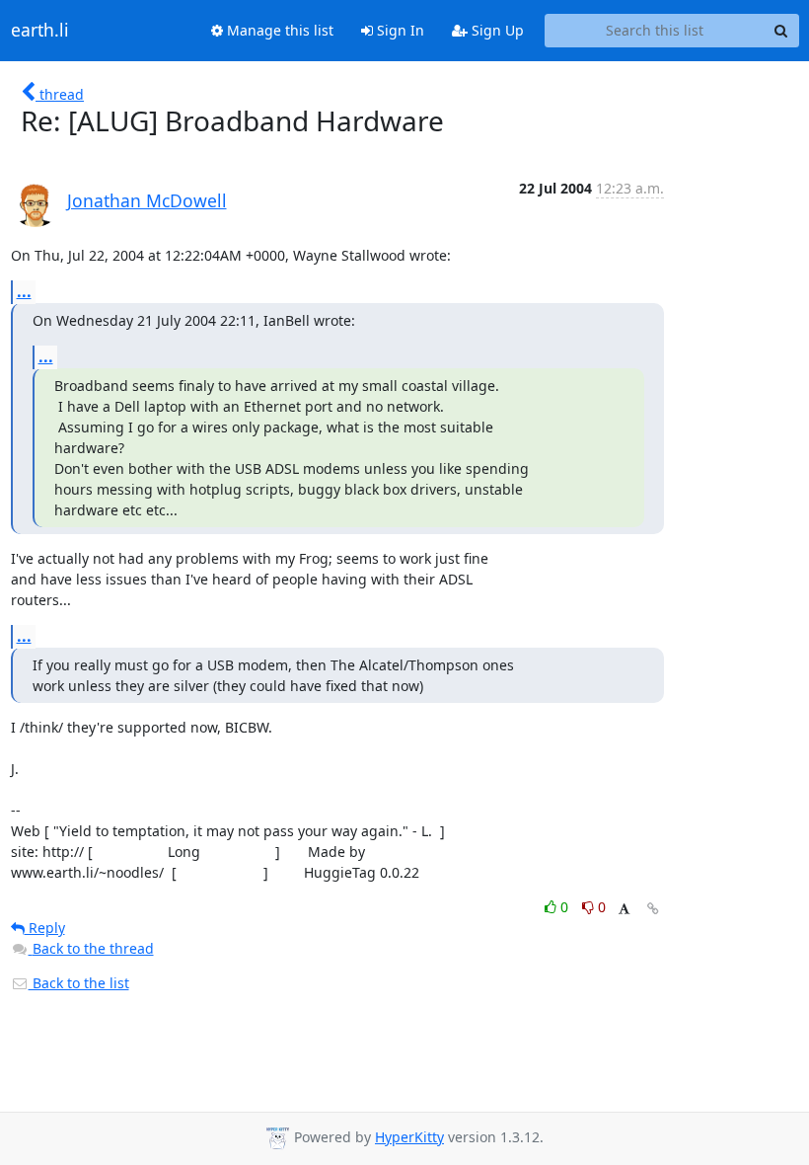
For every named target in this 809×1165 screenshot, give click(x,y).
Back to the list (79, 982)
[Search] (781, 30)
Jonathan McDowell (147, 200)
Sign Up (496, 30)
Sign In (398, 30)
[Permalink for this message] (653, 908)
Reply (45, 927)
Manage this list (278, 30)
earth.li (40, 30)
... (24, 291)
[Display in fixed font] (624, 909)
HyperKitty (409, 1136)
